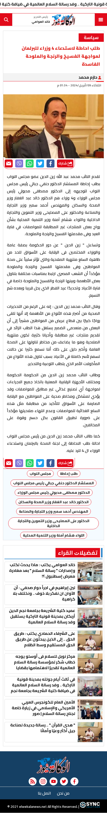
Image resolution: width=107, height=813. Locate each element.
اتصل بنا (44, 793)
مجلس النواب (40, 473)
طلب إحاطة (69, 473)
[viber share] (19, 163)
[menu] (101, 19)
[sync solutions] (89, 807)
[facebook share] (50, 163)
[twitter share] (40, 163)
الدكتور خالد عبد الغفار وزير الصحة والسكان (53, 502)
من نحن (63, 793)
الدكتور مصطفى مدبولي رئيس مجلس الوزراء (53, 492)
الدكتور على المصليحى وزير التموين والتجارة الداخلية (53, 523)
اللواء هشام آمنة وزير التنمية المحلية (53, 535)
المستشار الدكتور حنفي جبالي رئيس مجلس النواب (53, 483)
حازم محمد (88, 77)
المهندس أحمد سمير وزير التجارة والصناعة (53, 511)
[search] (6, 19)
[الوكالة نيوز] (53, 765)
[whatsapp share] (30, 163)
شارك (63, 163)
